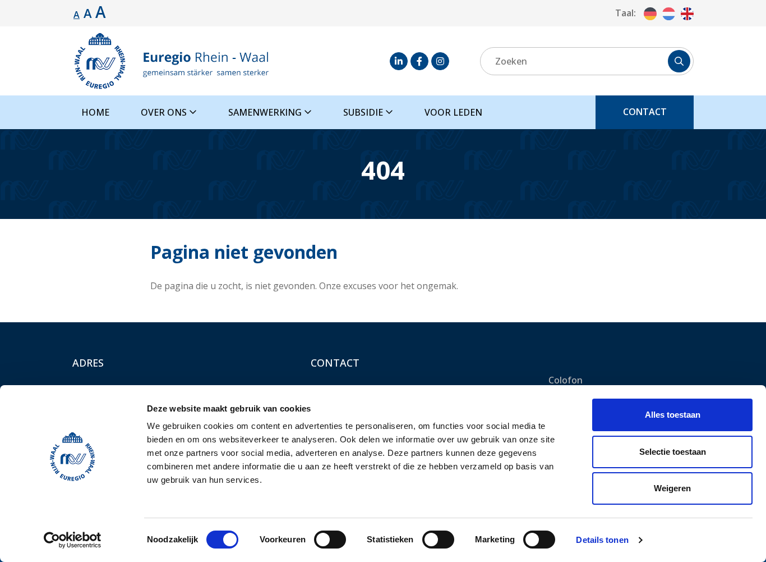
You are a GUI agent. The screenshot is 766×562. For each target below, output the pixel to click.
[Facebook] (419, 61)
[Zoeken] (679, 61)
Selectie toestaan (672, 451)
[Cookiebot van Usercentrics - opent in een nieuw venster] (73, 540)
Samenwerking (266, 112)
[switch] (330, 540)
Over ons (165, 112)
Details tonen (602, 540)
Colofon (565, 380)
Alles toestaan (672, 414)
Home (95, 112)
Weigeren (672, 488)
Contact (645, 112)
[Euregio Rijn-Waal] (171, 61)
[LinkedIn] (399, 61)
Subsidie (364, 112)
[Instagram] (440, 61)
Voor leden (453, 112)
